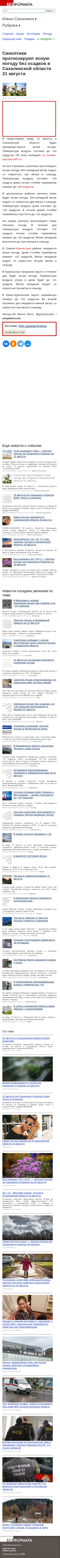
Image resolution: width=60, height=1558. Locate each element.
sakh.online (11, 98)
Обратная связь (9, 1549)
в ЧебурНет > (46, 39)
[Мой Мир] (27, 343)
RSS (23, 1554)
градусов (27, 186)
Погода (47, 33)
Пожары (29, 39)
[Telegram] (20, 343)
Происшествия (12, 39)
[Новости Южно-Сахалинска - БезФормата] (16, 3)
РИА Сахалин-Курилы (32, 325)
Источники (33, 33)
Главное (8, 33)
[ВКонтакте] (6, 343)
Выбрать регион (9, 1551)
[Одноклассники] (13, 343)
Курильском (23, 248)
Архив (20, 33)
